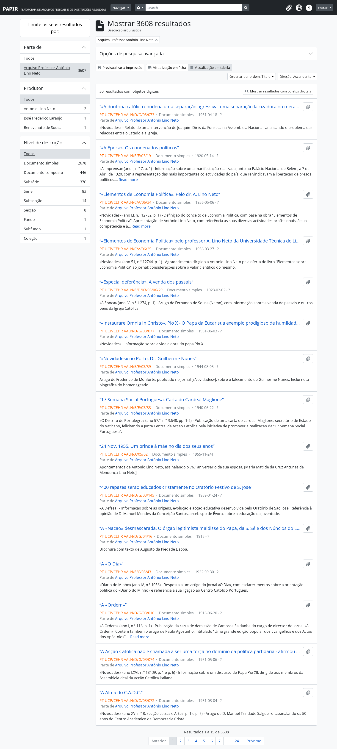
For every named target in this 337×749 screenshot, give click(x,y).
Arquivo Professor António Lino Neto (55, 70)
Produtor (33, 88)
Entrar (323, 8)
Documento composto (55, 173)
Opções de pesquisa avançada (131, 53)
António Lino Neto (55, 110)
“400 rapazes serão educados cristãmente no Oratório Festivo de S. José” (175, 487)
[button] (289, 8)
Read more (128, 179)
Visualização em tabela (212, 67)
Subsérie (55, 183)
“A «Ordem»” (113, 605)
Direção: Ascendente (296, 76)
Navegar (119, 8)
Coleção (55, 239)
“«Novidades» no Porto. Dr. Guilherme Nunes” (147, 358)
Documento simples (55, 164)
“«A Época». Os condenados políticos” (139, 147)
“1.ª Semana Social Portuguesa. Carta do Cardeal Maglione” (161, 399)
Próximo (254, 740)
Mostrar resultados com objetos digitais (280, 91)
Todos (29, 58)
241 (238, 740)
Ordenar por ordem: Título (250, 76)
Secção (55, 211)
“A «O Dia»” (111, 564)
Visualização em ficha (169, 67)
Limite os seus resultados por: (55, 27)
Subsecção (55, 202)
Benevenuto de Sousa (55, 128)
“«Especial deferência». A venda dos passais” (146, 282)
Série (55, 192)
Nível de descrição (43, 142)
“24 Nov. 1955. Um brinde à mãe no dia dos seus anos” (157, 446)
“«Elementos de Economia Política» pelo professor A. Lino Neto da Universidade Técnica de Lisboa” (200, 241)
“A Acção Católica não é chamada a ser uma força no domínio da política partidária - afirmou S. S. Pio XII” (200, 651)
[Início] (56, 8)
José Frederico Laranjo (55, 119)
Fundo (55, 220)
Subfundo (55, 230)
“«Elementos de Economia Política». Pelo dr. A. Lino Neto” (159, 194)
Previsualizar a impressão (122, 67)
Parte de (32, 47)
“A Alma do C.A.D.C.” (121, 692)
